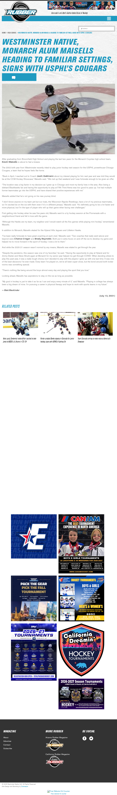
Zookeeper (24, 786)
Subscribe (7, 749)
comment (13, 77)
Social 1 (91, 738)
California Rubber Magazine (58, 754)
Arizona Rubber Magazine (56, 738)
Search (85, 28)
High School (12, 33)
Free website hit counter (58, 794)
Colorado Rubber (20, 12)
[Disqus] (58, 391)
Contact (6, 745)
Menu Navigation (109, 18)
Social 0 (84, 738)
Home (4, 33)
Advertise (7, 741)
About (5, 738)
